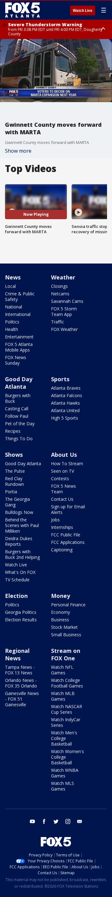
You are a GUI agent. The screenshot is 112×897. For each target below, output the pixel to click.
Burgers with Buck (17, 398)
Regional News (17, 654)
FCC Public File (65, 535)
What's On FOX (20, 572)
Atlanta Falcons (66, 395)
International (17, 314)
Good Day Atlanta (18, 382)
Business (60, 620)
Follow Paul (16, 416)
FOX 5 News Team (63, 489)
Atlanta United (65, 410)
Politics (12, 322)
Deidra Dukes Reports (18, 541)
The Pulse (15, 471)
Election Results (21, 620)
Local (10, 286)
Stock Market (64, 627)
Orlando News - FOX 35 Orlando (21, 683)
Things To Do (19, 438)
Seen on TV (62, 471)
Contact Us (62, 499)
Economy (60, 612)
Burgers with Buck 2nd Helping (22, 554)
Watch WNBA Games (64, 773)
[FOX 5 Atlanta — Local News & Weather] (23, 9)
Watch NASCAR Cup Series (66, 709)
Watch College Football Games (67, 683)
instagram (68, 821)
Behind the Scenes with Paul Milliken (22, 525)
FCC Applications (68, 542)
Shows (14, 454)
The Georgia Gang (17, 502)
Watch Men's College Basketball (64, 738)
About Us (64, 454)
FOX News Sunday (15, 360)
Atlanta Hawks (65, 403)
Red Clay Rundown (14, 481)
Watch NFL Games (62, 670)
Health (11, 329)
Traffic (57, 322)
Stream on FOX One (65, 654)
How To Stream (67, 463)
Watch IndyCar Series (65, 722)
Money (60, 595)
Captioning (61, 550)
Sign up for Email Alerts (68, 509)
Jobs (55, 520)
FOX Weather (64, 329)
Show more (18, 150)
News (13, 277)
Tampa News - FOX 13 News (20, 670)
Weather (63, 277)
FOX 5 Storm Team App (64, 311)
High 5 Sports (64, 418)
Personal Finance (68, 605)
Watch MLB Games (63, 696)
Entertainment (19, 337)
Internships (62, 527)
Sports (60, 379)
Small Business (66, 635)
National (13, 307)
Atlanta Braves (66, 388)
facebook (44, 821)
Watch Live (82, 10)
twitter (56, 821)
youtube (32, 821)
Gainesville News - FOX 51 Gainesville (22, 698)
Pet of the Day (20, 423)
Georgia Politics (20, 612)
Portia (11, 492)
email (80, 821)
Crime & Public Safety (20, 296)
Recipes (13, 431)
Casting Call (16, 409)
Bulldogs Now (19, 512)
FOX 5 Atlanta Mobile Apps (19, 347)
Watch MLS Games (62, 786)
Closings (59, 286)
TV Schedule (17, 580)
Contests (60, 478)
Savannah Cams (67, 301)
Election (16, 595)
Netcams (60, 294)
